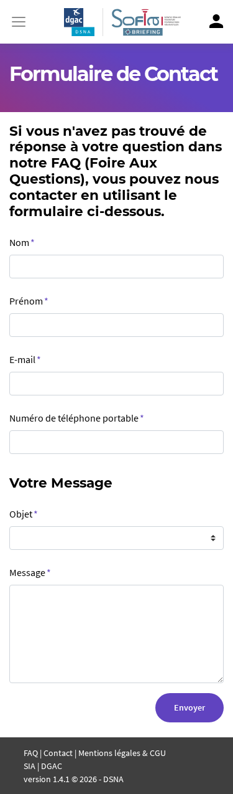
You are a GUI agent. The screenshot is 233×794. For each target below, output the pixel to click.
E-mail (25, 359)
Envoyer (189, 707)
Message (30, 572)
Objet (23, 514)
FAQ (31, 753)
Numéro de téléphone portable (76, 418)
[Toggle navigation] (18, 22)
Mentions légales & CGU (122, 753)
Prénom (28, 301)
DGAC (51, 766)
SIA (29, 766)
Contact (58, 753)
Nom (22, 242)
